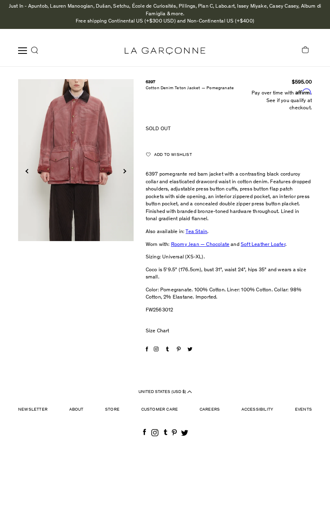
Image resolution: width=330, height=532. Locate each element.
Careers (210, 409)
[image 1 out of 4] (76, 160)
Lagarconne (165, 51)
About (76, 409)
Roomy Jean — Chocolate (200, 245)
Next (124, 171)
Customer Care (159, 409)
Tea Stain (196, 232)
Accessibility (257, 409)
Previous (27, 171)
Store (112, 409)
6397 (151, 82)
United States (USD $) (162, 391)
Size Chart (157, 331)
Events (303, 409)
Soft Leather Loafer (263, 245)
